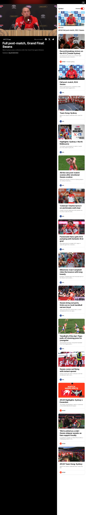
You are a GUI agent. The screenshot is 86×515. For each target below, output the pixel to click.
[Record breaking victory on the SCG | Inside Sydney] (71, 49)
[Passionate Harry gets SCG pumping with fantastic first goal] (71, 235)
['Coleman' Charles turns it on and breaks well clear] (71, 203)
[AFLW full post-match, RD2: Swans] (71, 22)
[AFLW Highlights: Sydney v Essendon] (71, 398)
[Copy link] (53, 39)
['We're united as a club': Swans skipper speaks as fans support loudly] (71, 430)
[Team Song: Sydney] (71, 109)
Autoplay (78, 8)
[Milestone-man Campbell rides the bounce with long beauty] (71, 269)
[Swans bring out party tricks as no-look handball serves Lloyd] (71, 302)
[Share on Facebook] (46, 39)
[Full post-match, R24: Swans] (71, 80)
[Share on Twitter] (49, 39)
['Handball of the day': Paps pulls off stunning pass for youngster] (71, 335)
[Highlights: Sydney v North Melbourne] (71, 139)
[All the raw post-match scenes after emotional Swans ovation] (71, 171)
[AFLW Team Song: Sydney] (71, 460)
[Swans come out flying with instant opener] (71, 367)
